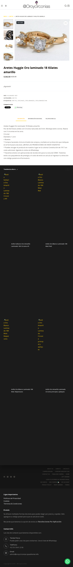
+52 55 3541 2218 (16, 547)
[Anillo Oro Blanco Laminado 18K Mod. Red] (41, 245)
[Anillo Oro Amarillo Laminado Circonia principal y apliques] (41, 390)
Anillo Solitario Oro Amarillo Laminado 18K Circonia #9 (20, 245)
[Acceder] (6, 6)
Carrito (58, 469)
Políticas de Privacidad (12, 498)
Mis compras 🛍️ (54, 482)
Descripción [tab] (21, 118)
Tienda (67, 485)
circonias (21, 100)
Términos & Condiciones (13, 504)
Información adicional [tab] (35, 118)
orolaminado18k (41, 100)
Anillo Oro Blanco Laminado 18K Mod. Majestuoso (22, 390)
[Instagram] (11, 477)
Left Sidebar (65, 477)
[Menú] (2, 6)
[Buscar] (66, 6)
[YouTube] (14, 477)
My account (65, 482)
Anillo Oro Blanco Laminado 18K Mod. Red (56, 245)
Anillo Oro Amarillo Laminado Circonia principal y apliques (55, 390)
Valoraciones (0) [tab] (51, 118)
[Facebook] (4, 477)
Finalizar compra (57, 474)
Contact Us (46, 474)
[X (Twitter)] (7, 477)
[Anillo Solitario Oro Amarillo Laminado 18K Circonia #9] (6, 245)
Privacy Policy (47, 485)
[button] (67, 561)
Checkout (66, 469)
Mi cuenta (43, 482)
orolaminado (30, 100)
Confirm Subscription (62, 471)
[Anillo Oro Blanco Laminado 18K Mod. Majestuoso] (6, 390)
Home (67, 474)
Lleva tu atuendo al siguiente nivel (57, 479)
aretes (14, 100)
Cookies (6, 501)
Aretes (14, 98)
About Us (50, 469)
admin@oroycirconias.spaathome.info (24, 554)
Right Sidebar (58, 485)
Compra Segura (48, 471)
